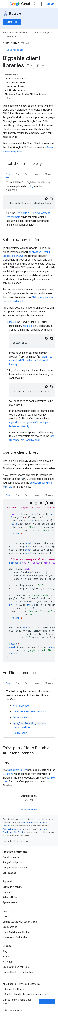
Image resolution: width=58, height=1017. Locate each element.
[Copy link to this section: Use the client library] (42, 453)
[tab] (8, 174)
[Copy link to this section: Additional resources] (42, 673)
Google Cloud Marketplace (16, 867)
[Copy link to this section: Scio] (12, 763)
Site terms (35, 984)
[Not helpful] (27, 43)
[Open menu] (5, 4)
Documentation (19, 32)
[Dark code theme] (46, 198)
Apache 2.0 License (12, 829)
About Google (9, 984)
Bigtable (15, 14)
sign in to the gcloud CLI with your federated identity (30, 360)
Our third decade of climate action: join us (25, 994)
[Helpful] (22, 43)
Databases (36, 32)
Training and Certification (15, 937)
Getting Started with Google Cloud (20, 921)
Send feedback (15, 49)
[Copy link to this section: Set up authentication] (43, 240)
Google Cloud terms (14, 989)
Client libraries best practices (29, 711)
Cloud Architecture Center (16, 932)
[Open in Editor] (41, 503)
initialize (27, 325)
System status (10, 902)
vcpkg (29, 186)
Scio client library (17, 769)
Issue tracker (20, 717)
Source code (20, 733)
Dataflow (7, 773)
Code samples (10, 927)
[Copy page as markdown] (38, 66)
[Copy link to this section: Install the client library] (45, 164)
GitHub (6, 916)
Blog (5, 951)
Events (6, 956)
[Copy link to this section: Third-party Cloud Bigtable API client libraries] (37, 753)
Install (12, 321)
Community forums (13, 887)
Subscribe (47, 1001)
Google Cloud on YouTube (16, 967)
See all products (11, 857)
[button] (8, 174)
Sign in (50, 4)
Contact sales (9, 872)
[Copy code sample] (51, 198)
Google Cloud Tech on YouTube (18, 972)
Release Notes (10, 897)
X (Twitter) (8, 961)
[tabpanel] (29, 203)
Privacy (23, 984)
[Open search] (35, 4)
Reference (11, 36)
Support (7, 892)
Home (5, 32)
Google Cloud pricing (13, 862)
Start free (11, 21)
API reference (21, 705)
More (48, 174)
